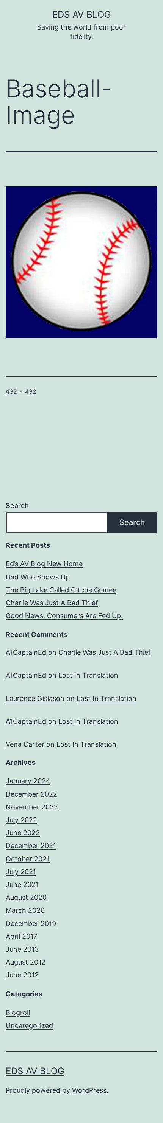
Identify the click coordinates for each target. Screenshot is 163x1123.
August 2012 (25, 962)
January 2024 (28, 781)
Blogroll (18, 1013)
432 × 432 (21, 391)
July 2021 (21, 872)
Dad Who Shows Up (38, 577)
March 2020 (25, 910)
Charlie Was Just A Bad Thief (52, 603)
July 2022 (21, 820)
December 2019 (31, 923)
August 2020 (26, 897)
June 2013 (22, 949)
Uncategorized (29, 1026)
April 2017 (21, 936)
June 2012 (22, 975)
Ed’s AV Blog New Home (44, 564)
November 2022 (32, 807)
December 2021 (31, 846)
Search (17, 505)
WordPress (89, 1090)
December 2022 (31, 794)
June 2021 (22, 884)
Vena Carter (25, 744)
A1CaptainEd (26, 652)
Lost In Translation (88, 675)
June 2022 (23, 833)
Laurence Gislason (35, 698)
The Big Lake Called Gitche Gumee (61, 590)
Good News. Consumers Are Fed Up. (64, 616)
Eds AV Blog (81, 14)
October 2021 (28, 859)
